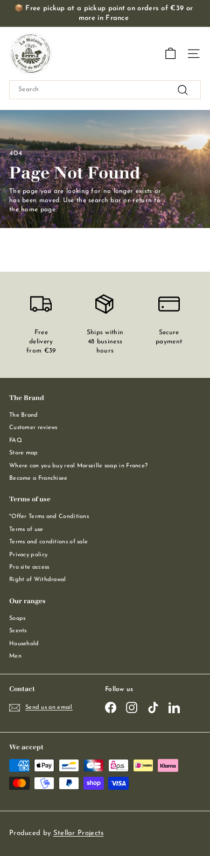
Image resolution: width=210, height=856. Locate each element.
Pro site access (29, 567)
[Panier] (170, 54)
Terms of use (26, 530)
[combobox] (105, 89)
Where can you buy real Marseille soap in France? (78, 466)
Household (24, 644)
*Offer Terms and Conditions (49, 517)
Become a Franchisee (38, 478)
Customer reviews (33, 428)
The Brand (23, 415)
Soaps (17, 619)
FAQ (15, 441)
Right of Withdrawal (37, 580)
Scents (18, 631)
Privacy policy (28, 555)
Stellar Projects (78, 833)
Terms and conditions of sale (48, 542)
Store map (23, 453)
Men (15, 656)
